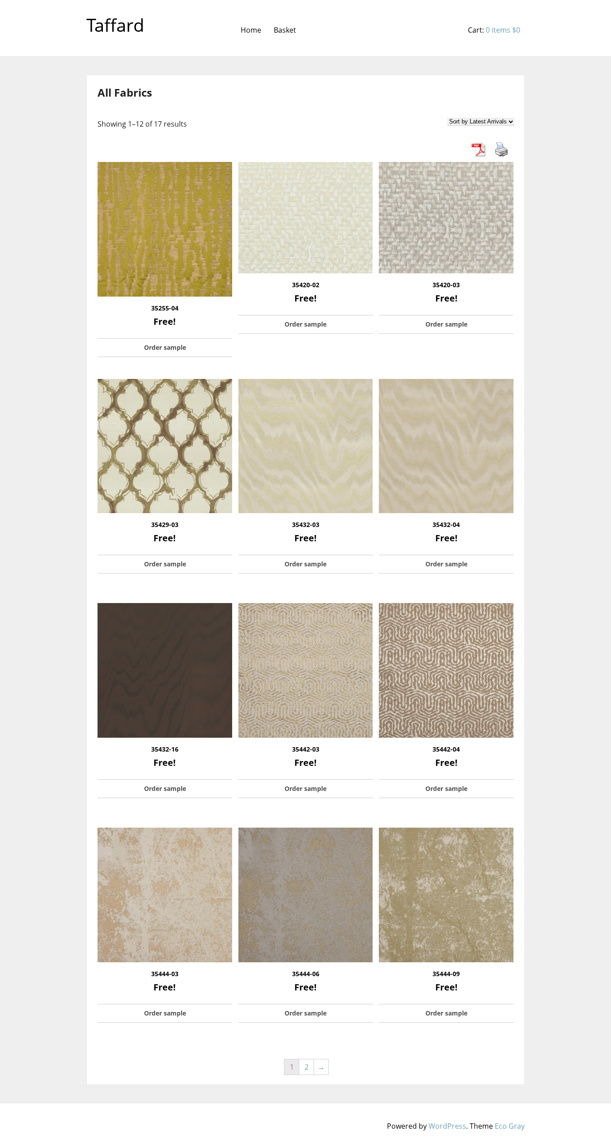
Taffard (115, 25)
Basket (285, 30)
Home (251, 30)
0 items (503, 30)
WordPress (447, 1126)
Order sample (165, 347)
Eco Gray (510, 1126)
